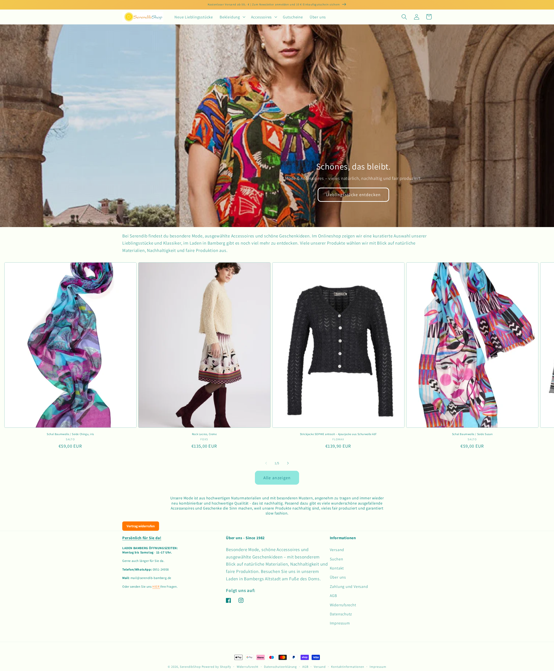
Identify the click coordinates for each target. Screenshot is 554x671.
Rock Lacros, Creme (204, 434)
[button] (232, 17)
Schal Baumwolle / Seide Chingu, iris (70, 434)
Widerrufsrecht (343, 604)
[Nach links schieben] (266, 463)
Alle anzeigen (277, 478)
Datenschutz (341, 613)
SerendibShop (190, 667)
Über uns (338, 577)
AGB (333, 595)
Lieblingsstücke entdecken (353, 194)
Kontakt (337, 568)
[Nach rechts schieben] (288, 463)
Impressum (340, 623)
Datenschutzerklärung (280, 667)
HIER (156, 586)
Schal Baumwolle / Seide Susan (472, 434)
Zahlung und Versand (349, 586)
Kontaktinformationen (347, 667)
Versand (337, 549)
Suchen (336, 558)
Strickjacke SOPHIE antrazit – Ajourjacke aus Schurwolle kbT (338, 434)
